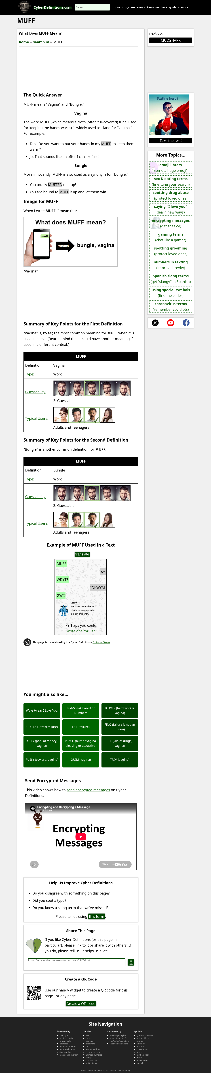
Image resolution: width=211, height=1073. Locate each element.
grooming (90, 1043)
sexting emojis (66, 1038)
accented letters (144, 1038)
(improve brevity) (171, 265)
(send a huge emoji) (170, 167)
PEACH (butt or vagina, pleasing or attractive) (81, 743)
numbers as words (67, 1046)
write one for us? (81, 631)
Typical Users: (36, 418)
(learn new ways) (170, 209)
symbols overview (145, 1035)
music (139, 1057)
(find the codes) (171, 292)
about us (92, 1070)
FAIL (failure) (81, 727)
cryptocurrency (93, 1052)
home (24, 42)
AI (87, 1046)
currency (141, 1043)
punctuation (142, 1060)
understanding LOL (119, 1038)
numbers (161, 7)
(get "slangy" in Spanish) (171, 278)
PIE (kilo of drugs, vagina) (120, 743)
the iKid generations (119, 1043)
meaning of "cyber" (118, 1035)
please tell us (69, 950)
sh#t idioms (91, 1063)
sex (133, 7)
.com (53, 7)
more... (185, 7)
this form (96, 916)
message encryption (68, 1054)
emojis (141, 7)
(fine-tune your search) (171, 181)
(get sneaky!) (171, 223)
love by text (64, 1035)
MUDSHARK (171, 40)
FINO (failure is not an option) (119, 727)
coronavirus (91, 1060)
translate (82, 554)
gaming (89, 1040)
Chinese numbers (94, 1054)
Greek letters (142, 1049)
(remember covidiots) (171, 306)
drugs (125, 7)
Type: (29, 374)
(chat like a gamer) (170, 237)
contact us (103, 1070)
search (113, 1070)
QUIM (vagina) (81, 760)
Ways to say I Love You (42, 710)
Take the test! (171, 140)
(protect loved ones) (171, 195)
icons (150, 7)
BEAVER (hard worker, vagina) (120, 710)
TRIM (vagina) (119, 760)
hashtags (63, 1043)
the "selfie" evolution (119, 1040)
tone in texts (65, 1040)
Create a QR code (80, 1004)
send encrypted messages (88, 789)
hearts (139, 1052)
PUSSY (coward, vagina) (41, 760)
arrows (140, 1040)
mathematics (143, 1054)
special (140, 1063)
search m (41, 42)
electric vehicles (93, 1049)
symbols (174, 7)
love (117, 7)
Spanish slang (65, 1052)
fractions (141, 1046)
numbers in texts (67, 1049)
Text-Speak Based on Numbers (80, 710)
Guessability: (35, 391)
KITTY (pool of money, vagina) (41, 743)
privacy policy (124, 1070)
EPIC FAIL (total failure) (42, 727)
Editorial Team (101, 642)
